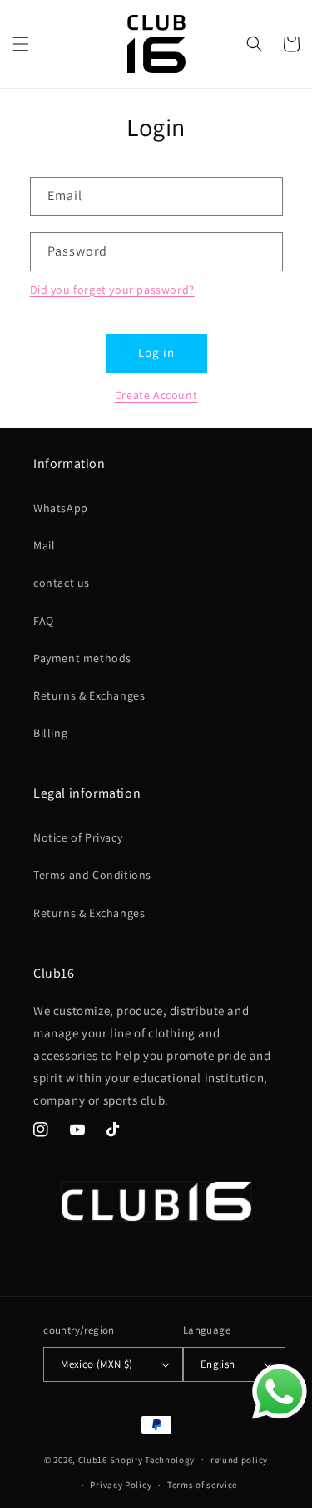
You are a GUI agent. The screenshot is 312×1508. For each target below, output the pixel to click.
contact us (61, 582)
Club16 (92, 1459)
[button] (20, 44)
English (218, 1364)
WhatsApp (60, 507)
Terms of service (202, 1485)
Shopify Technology (153, 1459)
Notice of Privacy (77, 837)
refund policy (239, 1460)
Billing (50, 732)
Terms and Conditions (92, 874)
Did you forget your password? (112, 289)
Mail (44, 545)
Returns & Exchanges (89, 695)
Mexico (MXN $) (97, 1364)
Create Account (156, 395)
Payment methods (82, 658)
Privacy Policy (120, 1485)
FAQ (43, 620)
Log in (156, 352)
